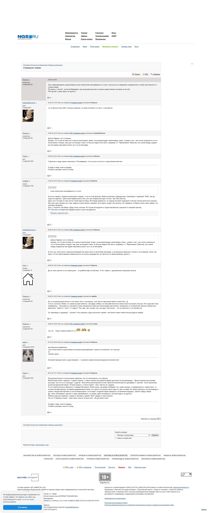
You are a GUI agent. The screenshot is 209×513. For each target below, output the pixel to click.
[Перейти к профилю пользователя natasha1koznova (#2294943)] (28, 121)
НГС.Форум (26, 65)
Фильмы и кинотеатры (55, 65)
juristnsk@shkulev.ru (72, 507)
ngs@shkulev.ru (44, 505)
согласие (25, 499)
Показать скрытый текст (59, 213)
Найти (85, 46)
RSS (146, 74)
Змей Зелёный (40, 445)
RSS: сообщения (85, 467)
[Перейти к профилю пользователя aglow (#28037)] (28, 361)
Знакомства (70, 36)
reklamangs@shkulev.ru (181, 487)
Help (129, 467)
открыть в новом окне (124, 438)
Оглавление (75, 46)
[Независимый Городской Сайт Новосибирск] (28, 37)
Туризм (84, 33)
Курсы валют (87, 39)
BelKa (33, 445)
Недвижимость (71, 33)
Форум (68, 39)
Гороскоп (99, 33)
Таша (47, 445)
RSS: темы (69, 467)
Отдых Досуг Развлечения (39, 65)
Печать (137, 74)
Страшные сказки (76, 102)
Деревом (156, 74)
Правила (121, 467)
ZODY (114, 36)
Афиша (84, 36)
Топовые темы (126, 46)
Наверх (204, 509)
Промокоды (100, 39)
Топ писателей (100, 467)
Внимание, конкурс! (110, 46)
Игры (114, 33)
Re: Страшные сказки (78, 133)
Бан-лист (111, 467)
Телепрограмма (102, 36)
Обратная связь (140, 467)
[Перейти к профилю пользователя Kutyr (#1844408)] (28, 284)
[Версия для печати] (48, 98)
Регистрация (94, 46)
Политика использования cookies (115, 503)
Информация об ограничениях (115, 498)
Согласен (22, 507)
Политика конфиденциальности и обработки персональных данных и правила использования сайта (139, 505)
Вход (136, 46)
